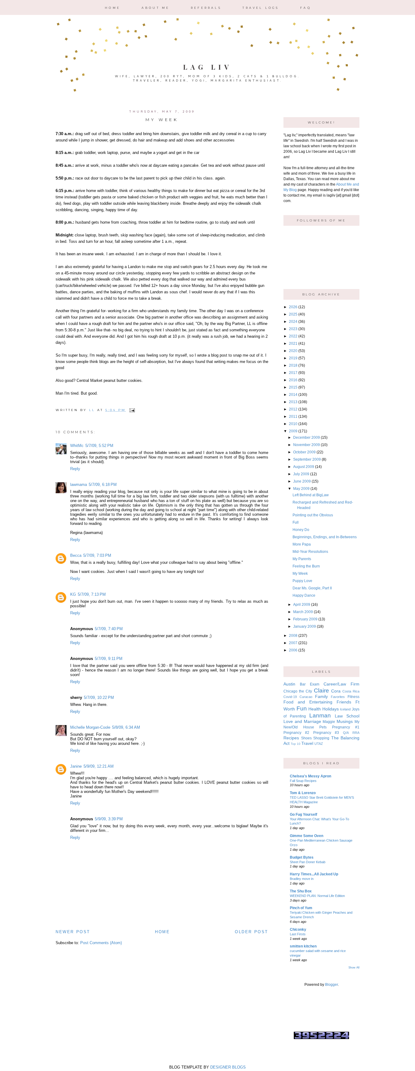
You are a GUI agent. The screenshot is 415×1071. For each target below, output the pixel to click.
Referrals (206, 7)
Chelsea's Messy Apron (310, 776)
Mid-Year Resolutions (310, 551)
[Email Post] (131, 410)
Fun (302, 708)
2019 (293, 358)
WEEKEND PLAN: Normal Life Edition (317, 896)
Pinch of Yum (301, 908)
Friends (344, 701)
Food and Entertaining (307, 701)
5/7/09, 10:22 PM (99, 697)
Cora (336, 691)
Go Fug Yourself (303, 814)
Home (112, 7)
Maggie (329, 722)
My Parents (302, 559)
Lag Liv (207, 67)
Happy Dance (304, 595)
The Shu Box (301, 891)
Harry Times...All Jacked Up (314, 874)
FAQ (305, 7)
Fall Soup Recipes (303, 781)
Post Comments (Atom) (101, 942)
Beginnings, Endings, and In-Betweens (325, 537)
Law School (347, 715)
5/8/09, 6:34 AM (126, 727)
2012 (293, 409)
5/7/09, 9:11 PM (108, 658)
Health (314, 708)
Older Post (251, 932)
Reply (75, 468)
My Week (300, 573)
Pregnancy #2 (296, 733)
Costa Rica (350, 691)
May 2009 (301, 489)
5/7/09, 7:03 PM (97, 555)
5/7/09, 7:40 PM (109, 628)
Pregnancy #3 (326, 733)
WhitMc (77, 445)
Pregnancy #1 (346, 727)
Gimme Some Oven (306, 836)
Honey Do (301, 530)
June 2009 (302, 481)
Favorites (338, 697)
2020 (293, 351)
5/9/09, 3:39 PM (109, 819)
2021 (293, 343)
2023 (293, 329)
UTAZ (318, 743)
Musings (345, 721)
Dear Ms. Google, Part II (312, 588)
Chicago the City (297, 691)
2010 (293, 424)
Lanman (320, 715)
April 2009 (301, 604)
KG (73, 594)
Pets (323, 727)
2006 (293, 650)
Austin (289, 684)
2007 (293, 643)
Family (321, 696)
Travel (307, 743)
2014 (293, 394)
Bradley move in (302, 879)
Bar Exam (309, 684)
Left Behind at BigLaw (311, 495)
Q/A (346, 732)
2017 (293, 373)
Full (296, 522)
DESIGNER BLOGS (228, 1067)
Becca (75, 555)
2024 (293, 321)
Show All (353, 967)
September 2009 (307, 459)
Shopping (321, 738)
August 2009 (303, 467)
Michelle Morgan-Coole (90, 727)
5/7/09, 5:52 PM (99, 445)
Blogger (331, 984)
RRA (355, 732)
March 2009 (303, 612)
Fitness (353, 697)
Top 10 (295, 743)
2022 (293, 336)
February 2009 (305, 619)
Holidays (330, 708)
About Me (156, 7)
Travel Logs (260, 7)
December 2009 (306, 437)
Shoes (306, 738)
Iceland (345, 709)
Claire (321, 690)
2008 (293, 635)
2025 (293, 314)
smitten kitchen (303, 946)
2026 (293, 307)
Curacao (306, 697)
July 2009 (301, 474)
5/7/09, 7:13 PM (92, 594)
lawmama (78, 484)
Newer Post (73, 932)
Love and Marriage (302, 721)
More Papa (302, 544)
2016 (293, 380)
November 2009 (306, 445)
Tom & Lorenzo (303, 793)
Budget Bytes (302, 857)
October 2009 (304, 452)
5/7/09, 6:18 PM (103, 484)
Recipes (291, 737)
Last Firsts (298, 934)
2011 (293, 416)
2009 (293, 431)
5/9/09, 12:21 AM (99, 766)
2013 (293, 402)
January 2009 (304, 626)
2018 (293, 365)
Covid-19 (290, 697)
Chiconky (298, 929)
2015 (293, 387)
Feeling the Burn (306, 566)
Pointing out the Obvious (313, 515)
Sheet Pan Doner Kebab (307, 862)
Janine (76, 766)
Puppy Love (302, 581)
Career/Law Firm (341, 684)
